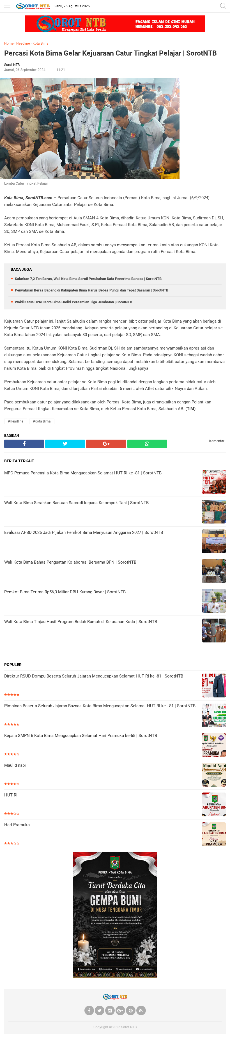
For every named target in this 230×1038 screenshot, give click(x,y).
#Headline (15, 421)
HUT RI (10, 795)
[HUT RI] (214, 805)
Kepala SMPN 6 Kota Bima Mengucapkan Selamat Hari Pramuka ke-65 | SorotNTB (80, 735)
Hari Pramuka (17, 824)
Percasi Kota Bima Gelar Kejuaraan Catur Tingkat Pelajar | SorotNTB (110, 53)
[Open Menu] (7, 6)
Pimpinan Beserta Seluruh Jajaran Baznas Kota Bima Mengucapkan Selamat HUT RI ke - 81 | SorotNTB (100, 705)
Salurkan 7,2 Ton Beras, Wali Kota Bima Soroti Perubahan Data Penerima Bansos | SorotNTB (88, 279)
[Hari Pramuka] (214, 834)
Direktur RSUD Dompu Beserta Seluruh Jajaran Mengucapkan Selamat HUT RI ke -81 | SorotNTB (93, 676)
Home (8, 43)
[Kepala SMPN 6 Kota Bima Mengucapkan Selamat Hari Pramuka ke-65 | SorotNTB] (214, 745)
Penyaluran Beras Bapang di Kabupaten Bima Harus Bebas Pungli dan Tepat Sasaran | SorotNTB (91, 290)
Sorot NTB (129, 1027)
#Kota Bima (42, 421)
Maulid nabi (15, 765)
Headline (23, 43)
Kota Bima (41, 43)
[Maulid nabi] (214, 775)
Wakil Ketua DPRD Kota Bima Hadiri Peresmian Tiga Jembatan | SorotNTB (73, 302)
